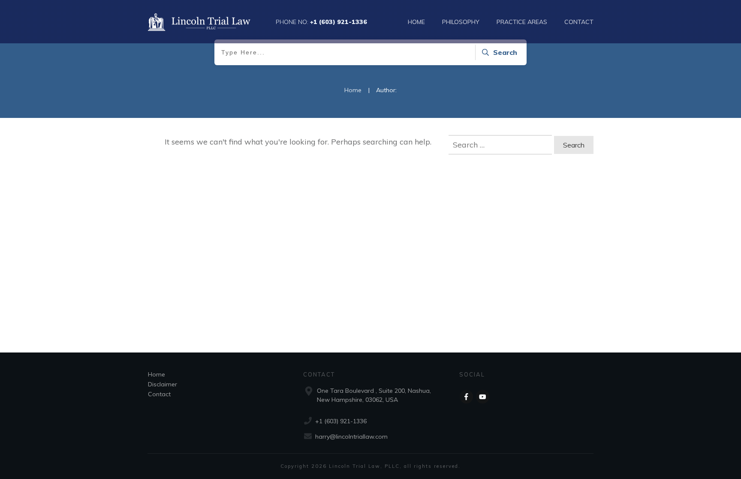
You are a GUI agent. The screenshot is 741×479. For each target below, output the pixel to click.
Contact (159, 394)
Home (156, 374)
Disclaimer (162, 384)
